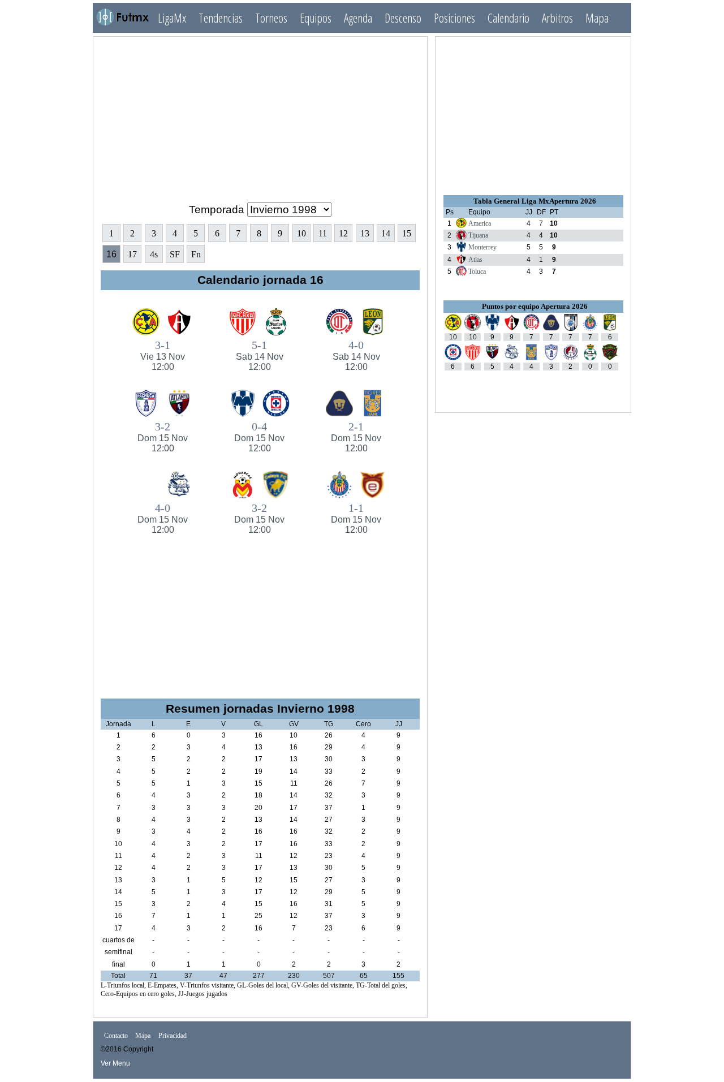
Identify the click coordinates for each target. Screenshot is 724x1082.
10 (301, 233)
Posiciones (454, 18)
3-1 (162, 355)
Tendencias (221, 18)
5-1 (259, 355)
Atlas (475, 260)
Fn (196, 254)
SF (175, 254)
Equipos (315, 18)
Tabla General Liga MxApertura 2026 (534, 201)
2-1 (356, 436)
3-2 (162, 436)
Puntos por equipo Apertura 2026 (535, 306)
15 (406, 233)
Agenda (358, 18)
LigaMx (172, 18)
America (479, 223)
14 (385, 233)
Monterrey (482, 247)
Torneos (271, 18)
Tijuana (478, 235)
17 (132, 254)
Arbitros (557, 18)
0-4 (259, 436)
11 (322, 233)
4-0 (356, 355)
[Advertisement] (260, 115)
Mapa (597, 18)
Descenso (403, 18)
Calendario (508, 18)
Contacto (116, 1036)
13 (364, 233)
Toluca (477, 271)
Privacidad (172, 1036)
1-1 (356, 518)
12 (343, 233)
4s (154, 254)
